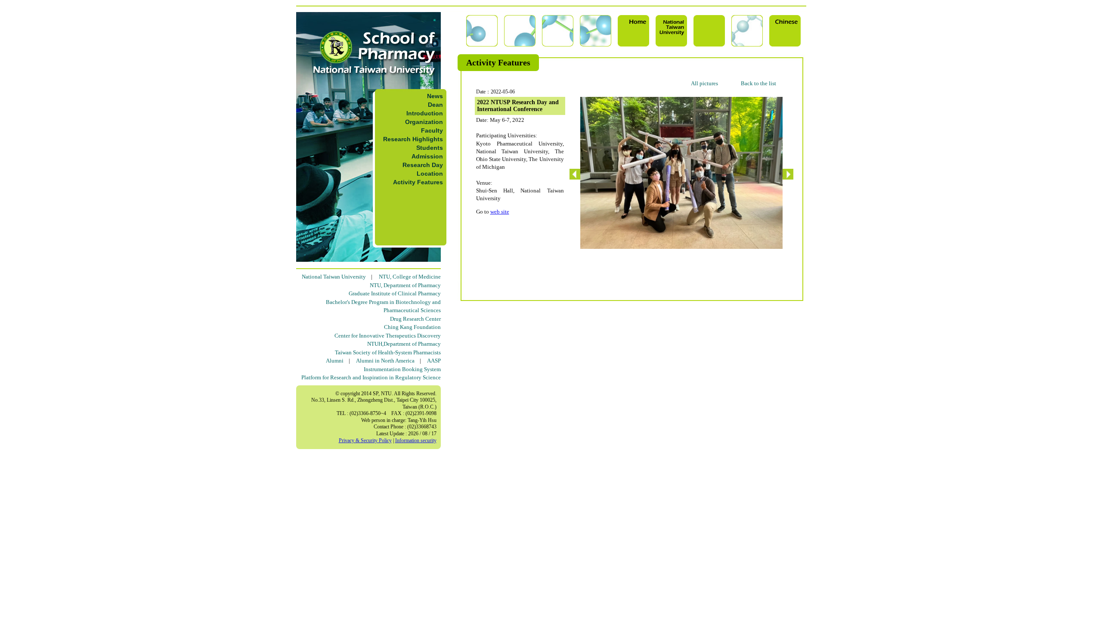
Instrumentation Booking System (402, 369)
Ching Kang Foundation (412, 327)
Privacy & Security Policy (365, 440)
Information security (415, 440)
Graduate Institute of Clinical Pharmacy (395, 293)
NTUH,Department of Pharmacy (404, 344)
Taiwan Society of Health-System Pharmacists (388, 352)
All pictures (704, 83)
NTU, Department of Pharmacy (405, 285)
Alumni (335, 360)
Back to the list (758, 83)
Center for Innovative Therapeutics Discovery (387, 335)
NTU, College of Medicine (410, 276)
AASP (434, 360)
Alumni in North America (385, 360)
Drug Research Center (415, 319)
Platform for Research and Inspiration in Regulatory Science (371, 377)
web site (499, 211)
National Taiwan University (334, 276)
